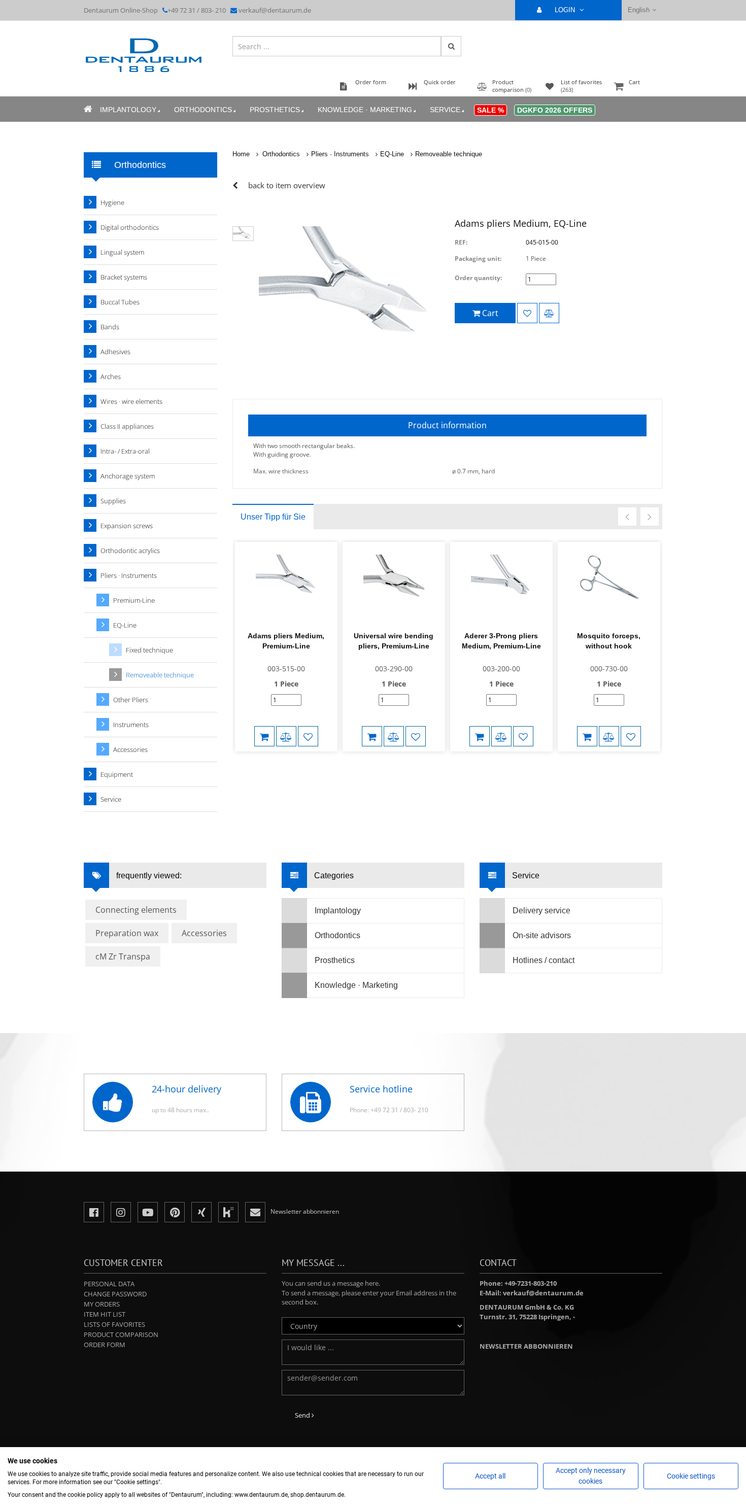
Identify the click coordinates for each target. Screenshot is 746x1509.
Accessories (130, 749)
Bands (109, 326)
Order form (104, 1344)
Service (445, 110)
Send (303, 1415)
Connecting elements (136, 909)
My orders (102, 1304)
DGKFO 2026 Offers (554, 110)
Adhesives (115, 351)
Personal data (109, 1283)
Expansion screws (126, 525)
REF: (461, 242)
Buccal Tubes (120, 301)
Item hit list (104, 1314)
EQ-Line (392, 154)
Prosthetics (275, 110)
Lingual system (122, 252)
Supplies (113, 500)
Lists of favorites (114, 1324)
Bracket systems (123, 277)
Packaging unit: (478, 258)
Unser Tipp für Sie (273, 516)
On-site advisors (542, 935)
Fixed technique (149, 650)
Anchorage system (127, 476)
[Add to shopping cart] (264, 736)
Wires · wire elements (131, 401)
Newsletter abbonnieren (526, 1346)
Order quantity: (478, 277)
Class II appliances (127, 426)
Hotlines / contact (543, 960)
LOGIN (566, 10)
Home (241, 154)
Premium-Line (134, 600)
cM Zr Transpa (122, 956)
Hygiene (112, 202)
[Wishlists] (527, 313)
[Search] (451, 46)
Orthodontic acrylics (130, 550)
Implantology (128, 110)
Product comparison (121, 1334)
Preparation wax (126, 933)
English (639, 10)
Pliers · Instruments (340, 154)
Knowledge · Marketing (365, 110)
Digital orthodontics (129, 227)
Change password (115, 1293)
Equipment (116, 774)
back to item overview (286, 185)
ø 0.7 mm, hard (473, 471)
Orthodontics (203, 110)
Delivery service (541, 910)
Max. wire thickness (281, 471)
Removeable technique (448, 154)
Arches (110, 376)
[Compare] (549, 313)
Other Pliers (130, 699)
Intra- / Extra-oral (125, 451)
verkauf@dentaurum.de (275, 10)
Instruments (131, 724)
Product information (447, 425)
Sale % (490, 110)
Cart (634, 82)
